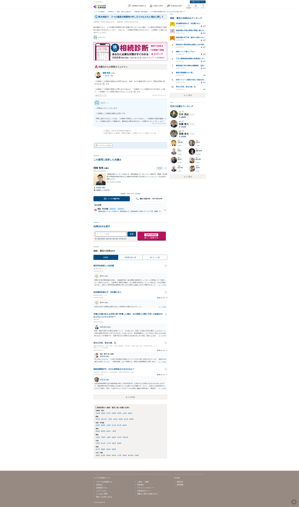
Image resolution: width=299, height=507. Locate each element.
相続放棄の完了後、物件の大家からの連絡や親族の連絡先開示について (202, 37)
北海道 (98, 413)
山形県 (125, 413)
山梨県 (108, 425)
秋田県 (119, 413)
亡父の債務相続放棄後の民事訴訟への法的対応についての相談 (199, 58)
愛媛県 (103, 449)
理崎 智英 (109, 73)
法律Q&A (99, 485)
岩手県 (108, 413)
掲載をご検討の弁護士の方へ (147, 494)
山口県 (108, 443)
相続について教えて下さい (186, 51)
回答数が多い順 (130, 257)
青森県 (103, 413)
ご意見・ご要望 (143, 482)
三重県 (114, 431)
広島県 (98, 443)
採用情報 (180, 485)
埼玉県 (115, 419)
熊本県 (114, 455)
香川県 (98, 449)
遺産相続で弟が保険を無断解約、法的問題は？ (193, 65)
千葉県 (110, 419)
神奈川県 (104, 419)
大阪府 (98, 437)
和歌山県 (125, 437)
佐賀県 (103, 455)
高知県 (108, 449)
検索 (132, 234)
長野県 (103, 425)
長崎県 (108, 455)
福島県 (130, 413)
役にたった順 (155, 257)
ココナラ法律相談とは (104, 482)
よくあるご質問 (101, 494)
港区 (111, 75)
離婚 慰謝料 (101, 239)
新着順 (105, 257)
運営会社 (180, 482)
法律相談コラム (101, 488)
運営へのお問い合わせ (104, 497)
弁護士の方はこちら (197, 2)
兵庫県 (103, 437)
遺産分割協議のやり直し (185, 72)
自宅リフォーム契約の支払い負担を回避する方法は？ (195, 80)
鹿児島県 (130, 455)
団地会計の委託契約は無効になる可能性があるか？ (195, 44)
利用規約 (140, 485)
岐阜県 (108, 431)
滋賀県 (114, 437)
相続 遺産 (115, 239)
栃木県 (126, 419)
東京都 (107, 75)
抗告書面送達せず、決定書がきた (188, 23)
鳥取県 (114, 443)
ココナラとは (101, 491)
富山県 (119, 425)
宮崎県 (125, 455)
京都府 (108, 437)
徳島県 (114, 449)
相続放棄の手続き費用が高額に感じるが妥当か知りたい (196, 30)
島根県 (119, 443)
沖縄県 (137, 455)
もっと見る (188, 95)
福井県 (125, 425)
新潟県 (98, 425)
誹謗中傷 (109, 239)
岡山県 (103, 443)
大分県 (119, 455)
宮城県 (114, 413)
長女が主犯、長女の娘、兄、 (186, 87)
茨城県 (121, 419)
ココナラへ (98, 2)
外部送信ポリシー (143, 491)
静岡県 (103, 431)
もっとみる (130, 397)
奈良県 (119, 437)
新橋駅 (98, 190)
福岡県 (98, 455)
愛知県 (98, 431)
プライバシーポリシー (145, 488)
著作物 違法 (122, 239)
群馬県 (131, 419)
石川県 (114, 425)
